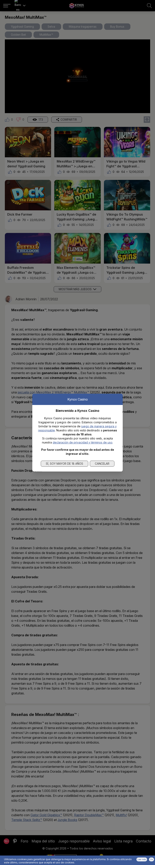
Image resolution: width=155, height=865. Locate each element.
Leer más (141, 859)
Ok (151, 859)
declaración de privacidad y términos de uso (82, 442)
